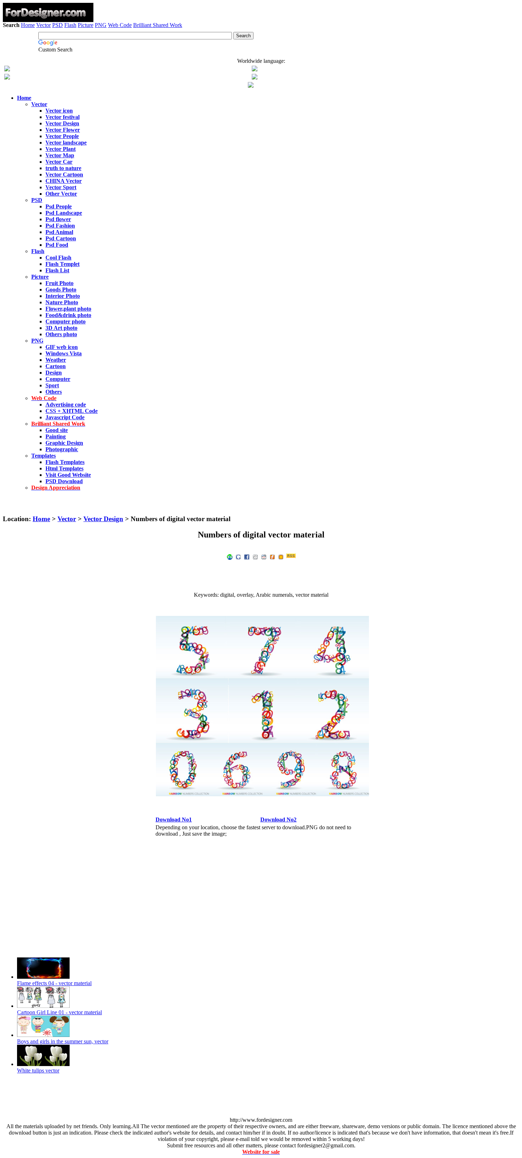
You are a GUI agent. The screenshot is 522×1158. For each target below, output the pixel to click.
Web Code (120, 25)
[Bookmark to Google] (238, 556)
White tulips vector (38, 1070)
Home (28, 25)
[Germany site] (254, 78)
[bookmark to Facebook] (246, 556)
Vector (43, 25)
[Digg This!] (255, 556)
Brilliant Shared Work (157, 25)
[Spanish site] (254, 69)
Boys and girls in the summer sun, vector (62, 1041)
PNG (101, 25)
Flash (70, 25)
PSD (57, 25)
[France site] (7, 78)
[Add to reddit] (263, 556)
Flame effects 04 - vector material (54, 983)
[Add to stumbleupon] (229, 556)
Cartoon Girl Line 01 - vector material (59, 1012)
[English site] (7, 69)
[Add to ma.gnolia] (280, 556)
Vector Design (103, 519)
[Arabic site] (251, 86)
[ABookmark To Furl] (272, 556)
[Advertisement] (261, 48)
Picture (85, 25)
